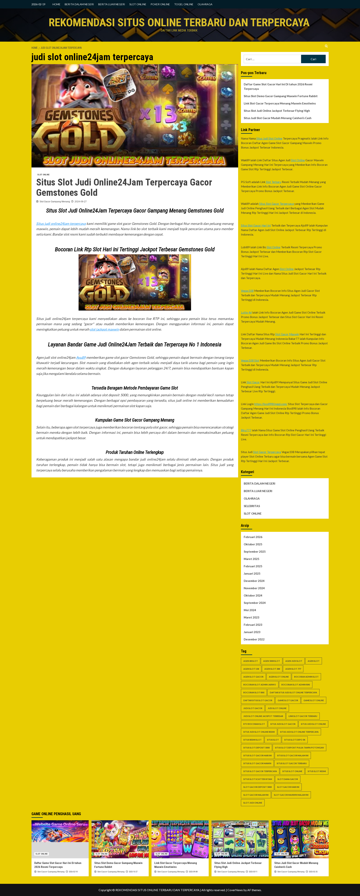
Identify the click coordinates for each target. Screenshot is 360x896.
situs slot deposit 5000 (256, 747)
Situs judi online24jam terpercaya (61, 223)
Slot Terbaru (273, 182)
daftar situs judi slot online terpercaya (293, 692)
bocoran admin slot (306, 676)
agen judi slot (293, 661)
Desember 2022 (254, 639)
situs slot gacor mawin (257, 763)
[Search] (326, 46)
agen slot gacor (253, 676)
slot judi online (252, 802)
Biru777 (246, 430)
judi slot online (277, 708)
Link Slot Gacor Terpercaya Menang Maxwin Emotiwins (280, 103)
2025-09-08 (193, 871)
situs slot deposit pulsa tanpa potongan (299, 747)
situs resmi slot (252, 739)
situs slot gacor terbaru (292, 763)
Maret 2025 (251, 559)
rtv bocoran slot (254, 724)
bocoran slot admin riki (295, 684)
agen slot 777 (293, 669)
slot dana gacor (288, 779)
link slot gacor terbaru (303, 716)
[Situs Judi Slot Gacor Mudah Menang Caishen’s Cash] (300, 839)
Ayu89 (81, 357)
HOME (56, 4)
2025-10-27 (133, 871)
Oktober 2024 (253, 595)
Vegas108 (247, 290)
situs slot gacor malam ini (292, 755)
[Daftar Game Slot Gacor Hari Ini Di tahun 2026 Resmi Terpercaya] (60, 839)
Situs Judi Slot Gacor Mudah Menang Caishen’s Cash (277, 118)
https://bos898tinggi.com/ (270, 404)
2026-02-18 (73, 871)
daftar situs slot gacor (257, 700)
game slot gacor (288, 700)
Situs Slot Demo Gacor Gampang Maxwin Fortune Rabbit (281, 96)
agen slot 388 (272, 669)
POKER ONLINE (160, 4)
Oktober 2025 (253, 544)
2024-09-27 (81, 201)
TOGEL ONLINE (183, 4)
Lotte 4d (246, 312)
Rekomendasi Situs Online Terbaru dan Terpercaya (179, 22)
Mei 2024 (250, 610)
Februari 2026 (253, 537)
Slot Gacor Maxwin (287, 334)
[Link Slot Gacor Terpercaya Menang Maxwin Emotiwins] (180, 839)
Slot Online (298, 160)
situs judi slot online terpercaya (299, 732)
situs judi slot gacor (283, 724)
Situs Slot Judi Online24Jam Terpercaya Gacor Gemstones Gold (124, 187)
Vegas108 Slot (250, 360)
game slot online (314, 700)
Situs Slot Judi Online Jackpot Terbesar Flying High (277, 110)
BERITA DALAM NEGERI (79, 4)
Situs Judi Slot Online (269, 138)
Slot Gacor (253, 382)
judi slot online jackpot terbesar (263, 716)
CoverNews (235, 890)
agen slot (314, 661)
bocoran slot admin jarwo (259, 684)
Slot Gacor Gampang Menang (55, 201)
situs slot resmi (317, 771)
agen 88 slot (250, 661)
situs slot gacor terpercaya (260, 771)
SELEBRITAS (252, 506)
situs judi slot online (313, 724)
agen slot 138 (251, 669)
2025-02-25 (313, 871)
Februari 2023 (253, 624)
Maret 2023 (251, 617)
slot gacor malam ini (255, 795)
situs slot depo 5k (294, 739)
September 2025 (255, 551)
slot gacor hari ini (288, 787)
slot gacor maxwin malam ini (291, 795)
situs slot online (292, 771)
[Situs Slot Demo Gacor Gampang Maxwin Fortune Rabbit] (120, 839)
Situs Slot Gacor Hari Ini (256, 225)
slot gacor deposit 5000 (257, 787)
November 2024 (254, 588)
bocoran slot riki (253, 692)
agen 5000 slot (271, 661)
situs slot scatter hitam (257, 779)
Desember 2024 (254, 580)
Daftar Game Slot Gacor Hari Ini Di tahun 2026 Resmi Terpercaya (278, 86)
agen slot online (279, 676)
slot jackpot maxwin (104, 329)
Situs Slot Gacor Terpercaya (276, 203)
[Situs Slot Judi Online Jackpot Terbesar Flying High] (240, 839)
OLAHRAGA (205, 4)
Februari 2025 (253, 566)
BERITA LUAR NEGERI (111, 4)
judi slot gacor (252, 708)
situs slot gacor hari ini (257, 755)
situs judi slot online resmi (259, 732)
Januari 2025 (252, 573)
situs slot (273, 739)
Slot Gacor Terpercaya (267, 452)
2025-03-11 (253, 871)
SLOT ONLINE (137, 4)
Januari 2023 (252, 632)
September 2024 (255, 602)
